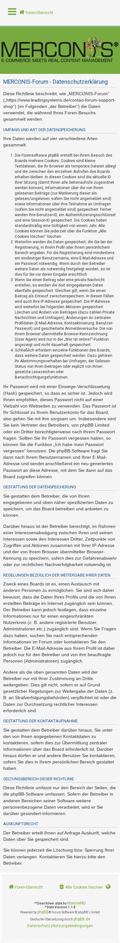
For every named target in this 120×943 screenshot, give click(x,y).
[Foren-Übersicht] (60, 50)
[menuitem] (80, 887)
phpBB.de (82, 919)
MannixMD (76, 903)
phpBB (43, 912)
